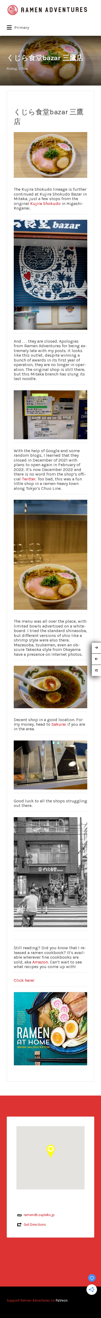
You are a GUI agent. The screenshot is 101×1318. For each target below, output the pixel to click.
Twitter (29, 478)
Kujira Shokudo (45, 203)
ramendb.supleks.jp (39, 1215)
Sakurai (58, 724)
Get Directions (35, 1225)
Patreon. (62, 1300)
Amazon (40, 962)
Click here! (24, 980)
